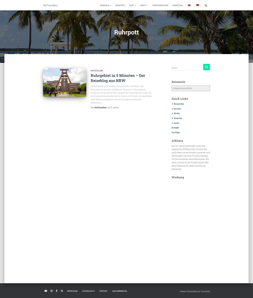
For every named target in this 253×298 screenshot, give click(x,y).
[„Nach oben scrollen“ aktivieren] (247, 292)
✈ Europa (176, 109)
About (143, 5)
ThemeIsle (205, 291)
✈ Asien (175, 123)
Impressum (72, 291)
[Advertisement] (191, 225)
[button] (110, 5)
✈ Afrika (176, 113)
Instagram (51, 291)
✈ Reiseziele (178, 104)
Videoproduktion (160, 5)
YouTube (176, 132)
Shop (131, 5)
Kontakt (175, 128)
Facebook (56, 291)
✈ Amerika (177, 118)
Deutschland (97, 71)
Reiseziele (105, 5)
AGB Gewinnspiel (119, 291)
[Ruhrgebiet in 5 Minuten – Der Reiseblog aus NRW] (64, 82)
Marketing (178, 5)
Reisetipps (120, 5)
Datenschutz (88, 291)
